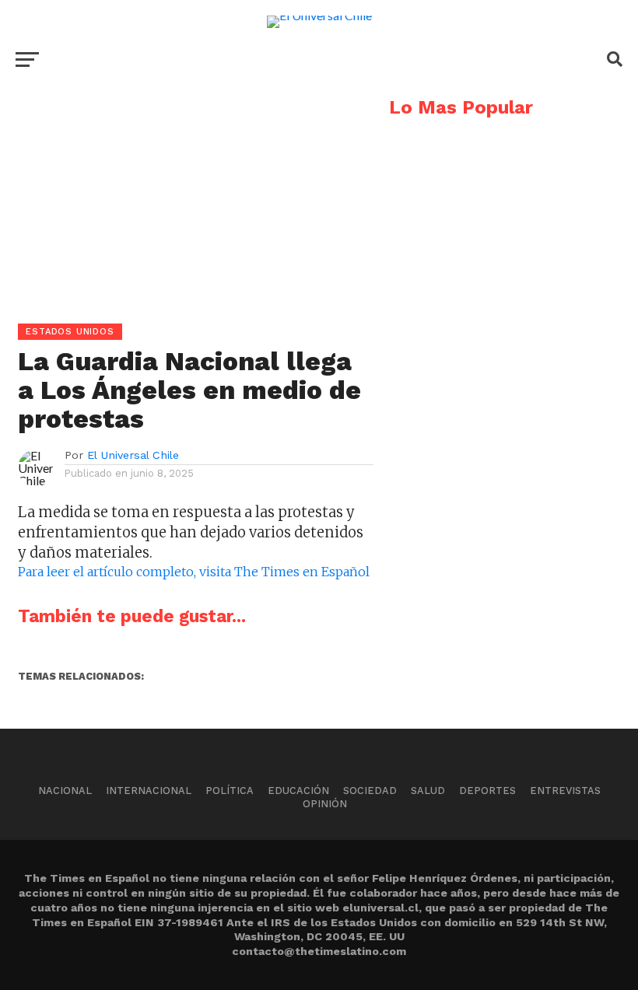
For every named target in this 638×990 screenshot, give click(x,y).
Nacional (65, 790)
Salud (428, 790)
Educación (298, 790)
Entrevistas (565, 790)
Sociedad (370, 790)
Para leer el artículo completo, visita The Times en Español (194, 571)
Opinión (325, 804)
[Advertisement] (186, 207)
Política (229, 790)
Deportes (487, 790)
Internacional (148, 790)
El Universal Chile (133, 455)
